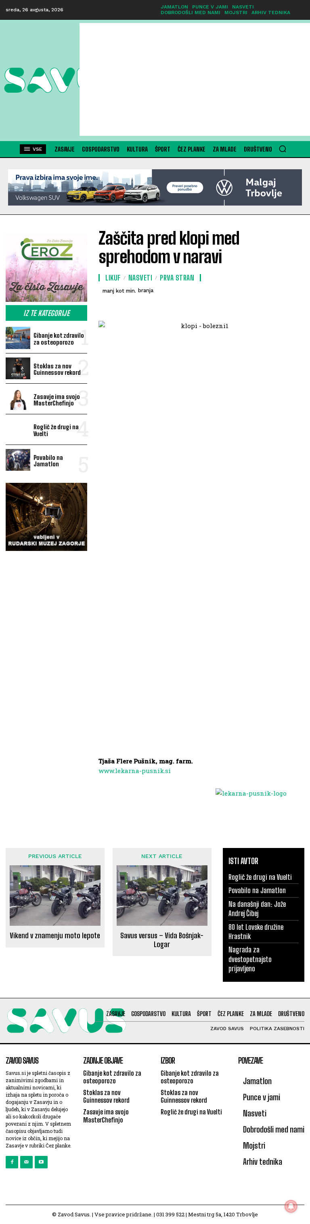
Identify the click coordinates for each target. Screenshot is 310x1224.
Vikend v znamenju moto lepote (55, 935)
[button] (282, 149)
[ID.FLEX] (155, 187)
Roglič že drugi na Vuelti (56, 430)
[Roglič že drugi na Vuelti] (18, 429)
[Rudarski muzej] (46, 517)
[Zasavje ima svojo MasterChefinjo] (18, 399)
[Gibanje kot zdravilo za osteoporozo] (18, 338)
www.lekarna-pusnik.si (134, 771)
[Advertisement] (195, 79)
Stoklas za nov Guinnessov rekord (57, 369)
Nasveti (140, 277)
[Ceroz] (46, 268)
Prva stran (177, 277)
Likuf (113, 277)
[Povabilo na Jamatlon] (18, 460)
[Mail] (26, 1162)
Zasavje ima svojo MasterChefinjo (57, 400)
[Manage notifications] (291, 1206)
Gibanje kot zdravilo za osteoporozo (59, 339)
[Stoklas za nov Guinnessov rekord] (18, 368)
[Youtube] (41, 1162)
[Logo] (42, 80)
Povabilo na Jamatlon (48, 461)
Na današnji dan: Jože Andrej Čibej (257, 909)
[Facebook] (12, 1162)
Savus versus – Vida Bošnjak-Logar (161, 940)
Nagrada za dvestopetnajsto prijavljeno (250, 959)
